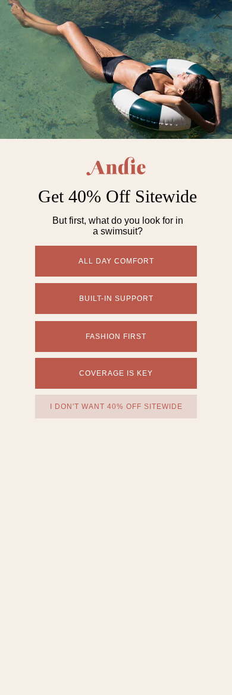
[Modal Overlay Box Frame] (116, 347)
